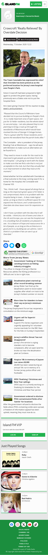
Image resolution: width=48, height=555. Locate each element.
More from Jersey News (29, 40)
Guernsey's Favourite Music (27, 16)
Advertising (24, 535)
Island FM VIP (12, 425)
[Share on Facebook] (5, 245)
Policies (23, 541)
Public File (24, 544)
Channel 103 (24, 532)
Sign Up (35, 435)
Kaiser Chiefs (26, 457)
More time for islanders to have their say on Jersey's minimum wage (28, 303)
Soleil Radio (24, 529)
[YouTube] (29, 524)
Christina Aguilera (28, 479)
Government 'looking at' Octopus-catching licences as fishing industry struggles (29, 264)
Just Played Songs (13, 446)
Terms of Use (24, 547)
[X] (23, 524)
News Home (11, 40)
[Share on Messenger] (11, 245)
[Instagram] (17, 524)
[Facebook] (11, 524)
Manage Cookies (24, 538)
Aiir (41, 552)
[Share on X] (17, 245)
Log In (13, 435)
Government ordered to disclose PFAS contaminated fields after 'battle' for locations (28, 399)
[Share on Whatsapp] (23, 245)
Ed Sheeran (26, 501)
